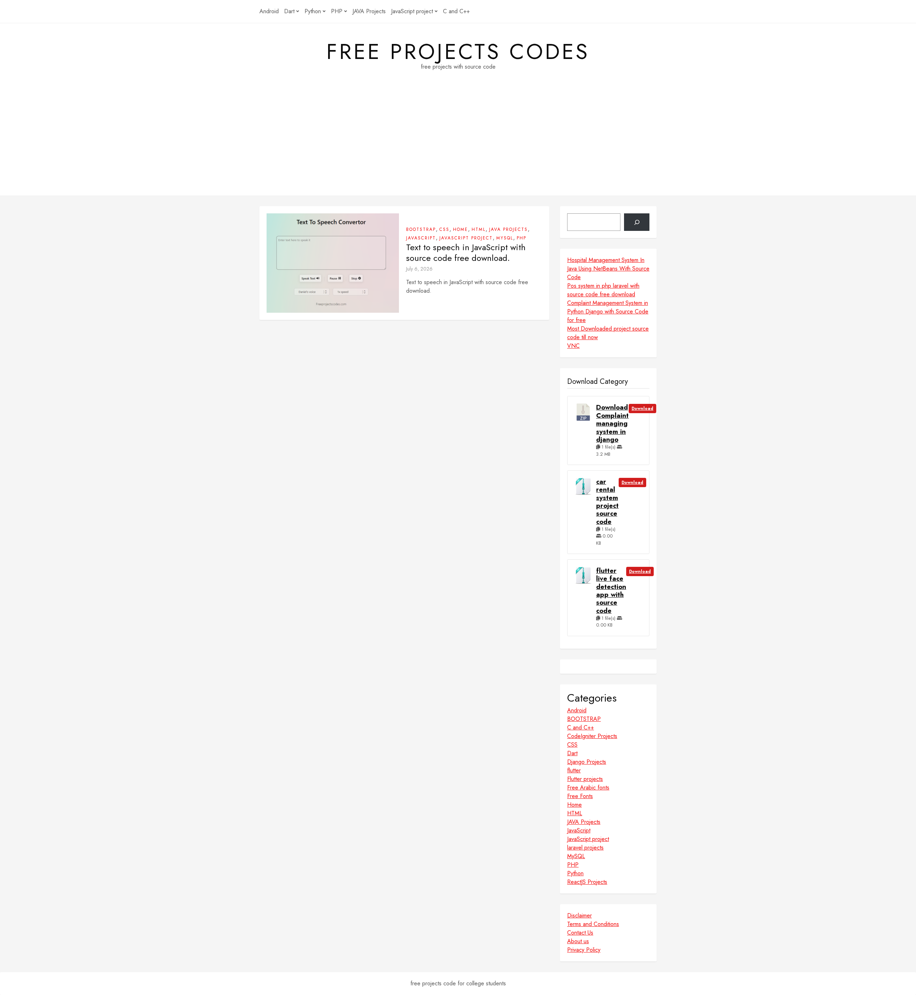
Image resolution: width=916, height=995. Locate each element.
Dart (289, 11)
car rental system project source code (607, 502)
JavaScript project (412, 11)
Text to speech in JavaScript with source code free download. (466, 252)
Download (642, 408)
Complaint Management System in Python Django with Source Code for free (607, 311)
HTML (479, 229)
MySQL (504, 238)
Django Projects (586, 762)
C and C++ (456, 11)
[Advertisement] (458, 145)
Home (460, 229)
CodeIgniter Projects (592, 736)
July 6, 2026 (419, 268)
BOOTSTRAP (421, 229)
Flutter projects (585, 779)
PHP (336, 11)
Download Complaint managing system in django (612, 424)
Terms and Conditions (593, 924)
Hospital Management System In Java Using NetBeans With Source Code (608, 268)
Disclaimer (579, 915)
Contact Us (580, 933)
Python (312, 11)
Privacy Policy (583, 950)
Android (269, 11)
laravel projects (585, 847)
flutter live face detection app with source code (611, 591)
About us (578, 941)
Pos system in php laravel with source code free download (603, 290)
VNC (573, 346)
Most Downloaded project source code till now (608, 333)
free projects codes (458, 52)
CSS (444, 229)
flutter (574, 770)
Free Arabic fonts (588, 787)
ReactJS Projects (587, 882)
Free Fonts (580, 796)
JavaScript (421, 238)
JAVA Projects (369, 11)
